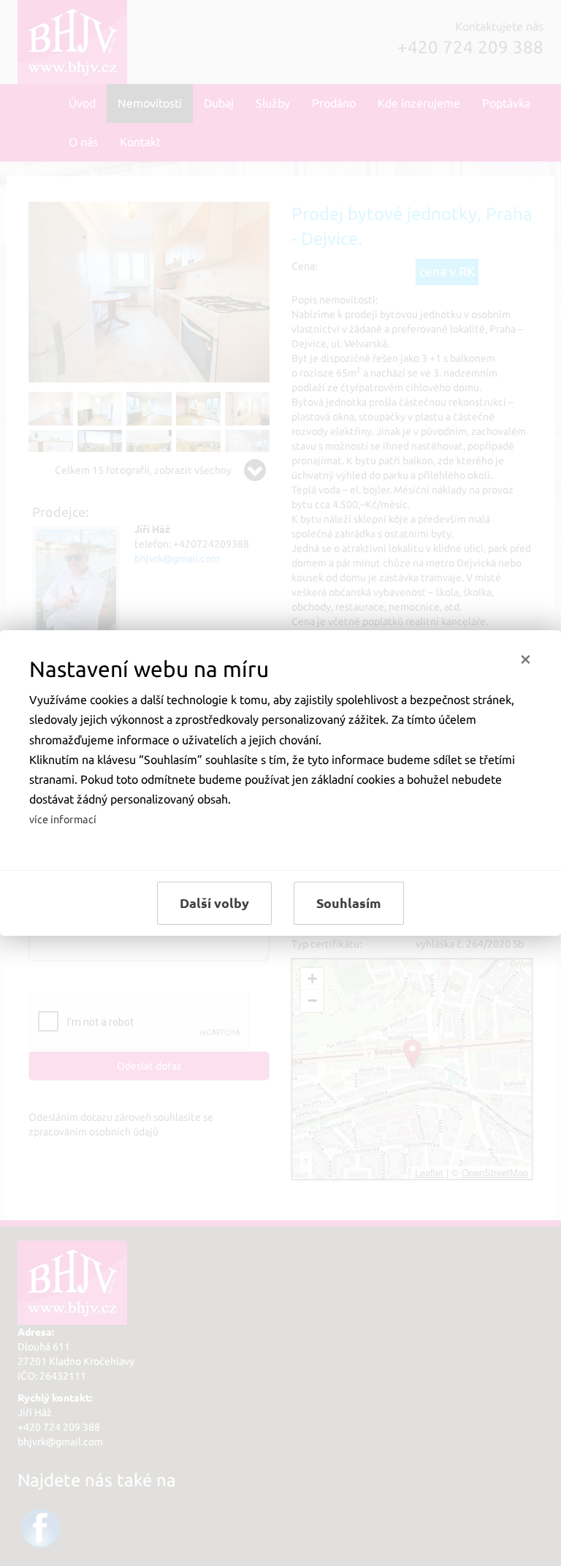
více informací (62, 819)
